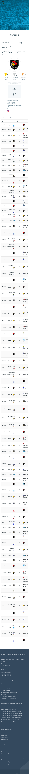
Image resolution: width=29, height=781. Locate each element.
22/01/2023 (4, 542)
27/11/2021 (4, 626)
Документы (4, 735)
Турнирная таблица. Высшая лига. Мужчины (11, 713)
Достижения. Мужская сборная (8, 696)
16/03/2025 (4, 253)
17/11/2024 (4, 300)
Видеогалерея (4, 739)
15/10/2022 (4, 619)
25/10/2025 (4, 210)
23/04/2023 (4, 469)
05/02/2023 (4, 532)
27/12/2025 (4, 180)
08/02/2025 (4, 273)
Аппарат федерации (6, 688)
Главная (3, 683)
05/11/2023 (4, 425)
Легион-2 (10, 129)
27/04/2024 (4, 340)
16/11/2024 (4, 306)
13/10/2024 (4, 313)
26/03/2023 (4, 489)
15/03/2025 (4, 259)
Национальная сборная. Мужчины (9, 747)
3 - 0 (19, 135)
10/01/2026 (4, 170)
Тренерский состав (5, 690)
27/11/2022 (4, 596)
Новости (3, 733)
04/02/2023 (4, 537)
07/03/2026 (4, 141)
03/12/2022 (4, 590)
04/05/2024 (4, 327)
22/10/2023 (4, 438)
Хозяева (12, 121)
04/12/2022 (4, 585)
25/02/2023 (4, 527)
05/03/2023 (4, 509)
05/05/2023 (4, 451)
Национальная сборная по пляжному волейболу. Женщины (12, 759)
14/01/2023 (4, 560)
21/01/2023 (4, 549)
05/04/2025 (4, 246)
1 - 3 (19, 124)
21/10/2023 (4, 445)
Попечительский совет (6, 686)
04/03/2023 (4, 516)
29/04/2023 (4, 463)
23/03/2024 (4, 347)
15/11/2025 (4, 205)
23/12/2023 (4, 394)
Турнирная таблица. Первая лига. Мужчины (11, 711)
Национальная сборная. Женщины (9, 756)
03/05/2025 (4, 226)
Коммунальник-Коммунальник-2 (11, 179)
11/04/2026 (4, 124)
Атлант (27, 170)
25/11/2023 (4, 417)
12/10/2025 (4, 215)
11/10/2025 (4, 220)
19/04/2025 (4, 232)
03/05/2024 (4, 333)
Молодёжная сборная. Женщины (9, 761)
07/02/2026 (4, 160)
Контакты (3, 694)
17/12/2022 (4, 572)
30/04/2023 (4, 456)
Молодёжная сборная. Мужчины (8, 753)
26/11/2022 (4, 605)
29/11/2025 (4, 196)
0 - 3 (19, 155)
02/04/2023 (4, 479)
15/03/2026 (4, 129)
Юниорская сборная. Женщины (8, 764)
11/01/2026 (4, 165)
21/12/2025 (4, 186)
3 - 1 (19, 186)
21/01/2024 (4, 367)
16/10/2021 (4, 639)
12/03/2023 (4, 496)
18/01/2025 (4, 280)
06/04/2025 (4, 239)
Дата (3, 121)
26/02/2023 (4, 522)
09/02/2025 (4, 266)
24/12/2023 (4, 387)
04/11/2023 (4, 431)
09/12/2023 (4, 401)
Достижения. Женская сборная (8, 698)
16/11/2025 (4, 201)
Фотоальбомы (4, 737)
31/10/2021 (4, 633)
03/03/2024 (4, 354)
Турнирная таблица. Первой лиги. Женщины (11, 717)
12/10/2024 (4, 320)
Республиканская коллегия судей (9, 692)
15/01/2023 (4, 555)
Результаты (19, 121)
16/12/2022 (4, 579)
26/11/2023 (4, 408)
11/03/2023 (4, 503)
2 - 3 (19, 175)
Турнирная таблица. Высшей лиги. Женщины (11, 715)
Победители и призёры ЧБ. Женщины (10, 721)
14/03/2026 (4, 135)
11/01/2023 (4, 565)
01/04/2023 (4, 484)
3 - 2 (19, 129)
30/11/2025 (4, 191)
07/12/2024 (4, 293)
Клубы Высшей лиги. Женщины (8, 707)
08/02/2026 (4, 155)
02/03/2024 (4, 360)
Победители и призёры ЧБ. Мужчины (10, 719)
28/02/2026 (4, 150)
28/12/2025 (4, 175)
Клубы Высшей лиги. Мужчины (8, 709)
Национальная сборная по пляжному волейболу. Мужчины (12, 750)
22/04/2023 (4, 474)
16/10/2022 (4, 613)
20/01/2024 (4, 374)
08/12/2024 (4, 286)
